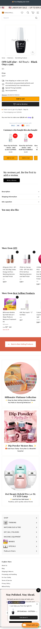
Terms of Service (7, 580)
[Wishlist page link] (23, 13)
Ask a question (7, 202)
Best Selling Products (21, 58)
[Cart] (32, 13)
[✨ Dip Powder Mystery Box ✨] (20, 426)
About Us (4, 565)
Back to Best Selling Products (22, 344)
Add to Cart (10, 158)
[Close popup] (37, 604)
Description (6, 192)
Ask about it (24, 618)
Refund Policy (6, 586)
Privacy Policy (6, 583)
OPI (3, 69)
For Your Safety (6, 577)
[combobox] (20, 18)
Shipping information (9, 197)
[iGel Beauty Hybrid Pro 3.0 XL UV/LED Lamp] (20, 475)
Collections (10, 58)
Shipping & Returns (7, 571)
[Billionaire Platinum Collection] (20, 378)
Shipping (4, 95)
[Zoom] (33, 52)
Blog (3, 568)
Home (3, 58)
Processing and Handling (9, 574)
